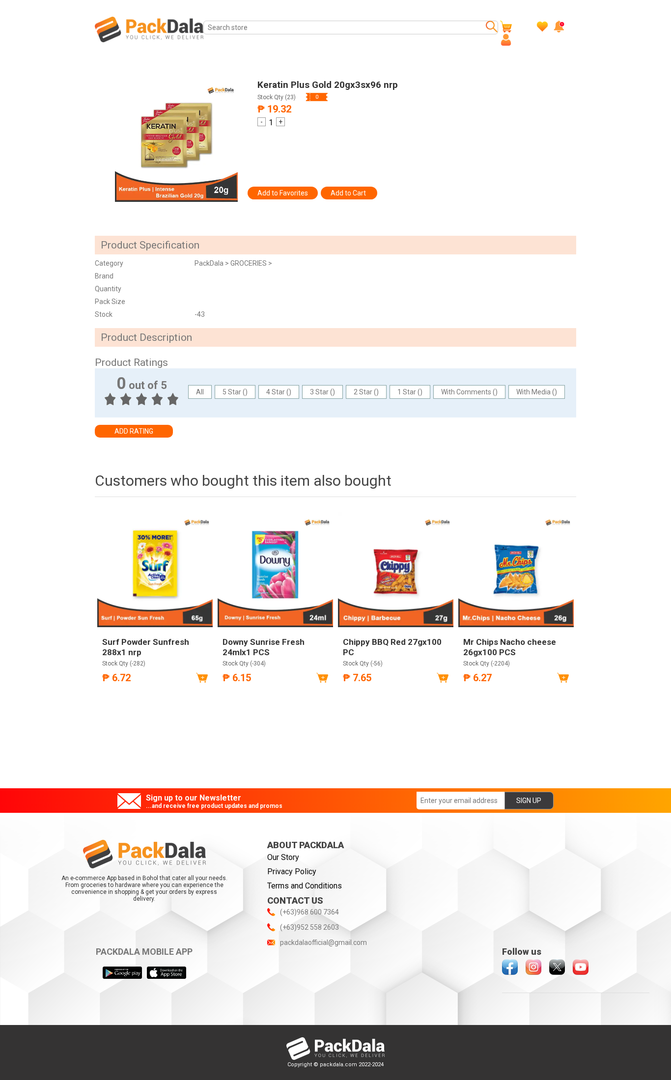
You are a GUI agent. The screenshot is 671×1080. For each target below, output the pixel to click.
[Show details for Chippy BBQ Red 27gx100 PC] (395, 569)
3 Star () (322, 392)
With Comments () (469, 392)
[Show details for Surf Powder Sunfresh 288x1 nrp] (155, 569)
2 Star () (366, 392)
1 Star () (409, 392)
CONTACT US (295, 900)
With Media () (536, 392)
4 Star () (278, 392)
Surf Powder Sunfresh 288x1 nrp (145, 647)
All (200, 392)
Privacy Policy (291, 871)
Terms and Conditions (304, 885)
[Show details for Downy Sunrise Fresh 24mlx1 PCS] (275, 569)
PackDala (210, 263)
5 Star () (235, 392)
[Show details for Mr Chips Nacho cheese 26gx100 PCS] (516, 569)
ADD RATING (133, 431)
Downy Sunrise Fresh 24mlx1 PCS (264, 647)
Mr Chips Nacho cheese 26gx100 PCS (509, 647)
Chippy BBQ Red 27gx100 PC (392, 647)
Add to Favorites (282, 193)
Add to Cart (349, 193)
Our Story (283, 857)
